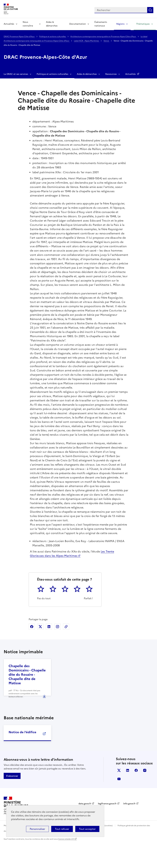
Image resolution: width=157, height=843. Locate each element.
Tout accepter (87, 829)
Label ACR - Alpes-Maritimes (86, 40)
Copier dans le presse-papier (66, 627)
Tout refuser (62, 829)
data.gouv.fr (84, 803)
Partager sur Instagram (57, 627)
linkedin (127, 770)
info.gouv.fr (129, 803)
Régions (120, 24)
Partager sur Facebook (32, 627)
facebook (136, 770)
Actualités (9, 24)
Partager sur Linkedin (49, 627)
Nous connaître (28, 23)
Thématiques (143, 24)
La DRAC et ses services (16, 74)
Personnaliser (37, 829)
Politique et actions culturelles (52, 36)
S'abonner (12, 776)
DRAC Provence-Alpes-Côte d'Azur (19, 36)
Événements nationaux (100, 23)
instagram (145, 770)
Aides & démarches (51, 23)
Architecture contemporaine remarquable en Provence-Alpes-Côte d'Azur (103, 36)
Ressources (111, 74)
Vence (106, 40)
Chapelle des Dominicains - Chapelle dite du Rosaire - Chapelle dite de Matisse (27, 674)
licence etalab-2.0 (66, 839)
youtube (119, 779)
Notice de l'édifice (22, 732)
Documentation (77, 24)
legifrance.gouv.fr (107, 803)
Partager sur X (40, 627)
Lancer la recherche (150, 10)
